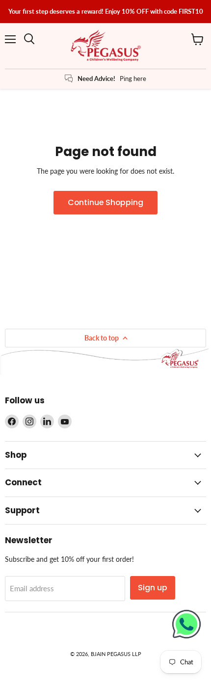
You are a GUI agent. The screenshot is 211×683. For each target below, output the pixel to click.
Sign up (152, 587)
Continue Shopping (105, 202)
